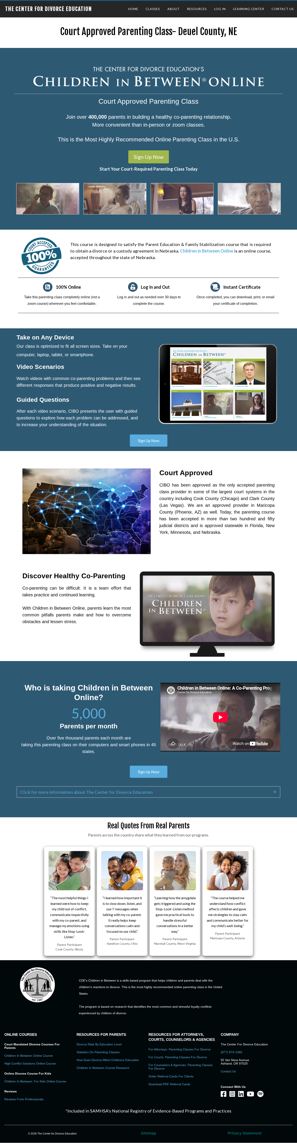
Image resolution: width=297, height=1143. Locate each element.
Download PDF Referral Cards (169, 1084)
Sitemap (148, 1133)
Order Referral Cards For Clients (171, 1076)
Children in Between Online (207, 250)
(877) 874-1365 (231, 1052)
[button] (148, 156)
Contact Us (228, 1071)
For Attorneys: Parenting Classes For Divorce (179, 1049)
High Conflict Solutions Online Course (30, 1063)
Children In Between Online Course (28, 1055)
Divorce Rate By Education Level (99, 1044)
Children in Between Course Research (103, 1068)
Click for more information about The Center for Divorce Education (86, 792)
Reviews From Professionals (23, 1099)
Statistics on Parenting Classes (98, 1052)
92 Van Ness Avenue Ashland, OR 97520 (235, 1061)
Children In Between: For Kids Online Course (35, 1081)
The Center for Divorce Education (48, 9)
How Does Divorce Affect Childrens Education (108, 1060)
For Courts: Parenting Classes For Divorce (177, 1057)
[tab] (148, 792)
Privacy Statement (245, 1133)
